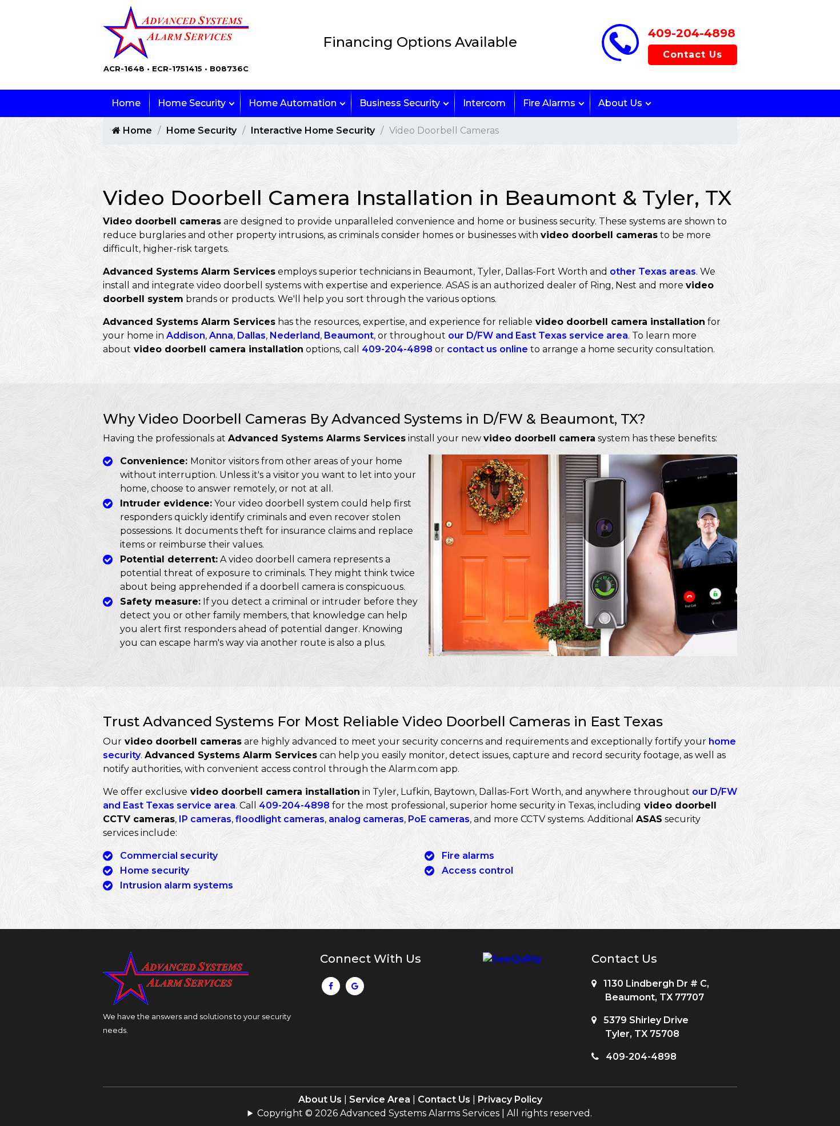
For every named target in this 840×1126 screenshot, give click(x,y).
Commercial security (169, 855)
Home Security (192, 103)
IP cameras (205, 819)
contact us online (487, 349)
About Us (620, 103)
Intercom (484, 103)
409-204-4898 (691, 33)
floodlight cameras (280, 819)
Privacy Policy (510, 1099)
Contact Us (692, 54)
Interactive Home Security (313, 130)
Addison (185, 335)
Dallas (251, 335)
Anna (221, 335)
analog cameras (366, 819)
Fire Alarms (549, 103)
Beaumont (349, 335)
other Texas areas (653, 271)
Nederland (295, 335)
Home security (154, 870)
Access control (477, 870)
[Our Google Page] (355, 989)
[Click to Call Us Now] (620, 58)
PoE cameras (439, 819)
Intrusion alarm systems (176, 885)
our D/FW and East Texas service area (538, 335)
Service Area (379, 1099)
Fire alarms (468, 855)
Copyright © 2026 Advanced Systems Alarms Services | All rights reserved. (424, 1113)
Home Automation (293, 103)
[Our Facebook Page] (331, 989)
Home (126, 103)
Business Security (399, 103)
